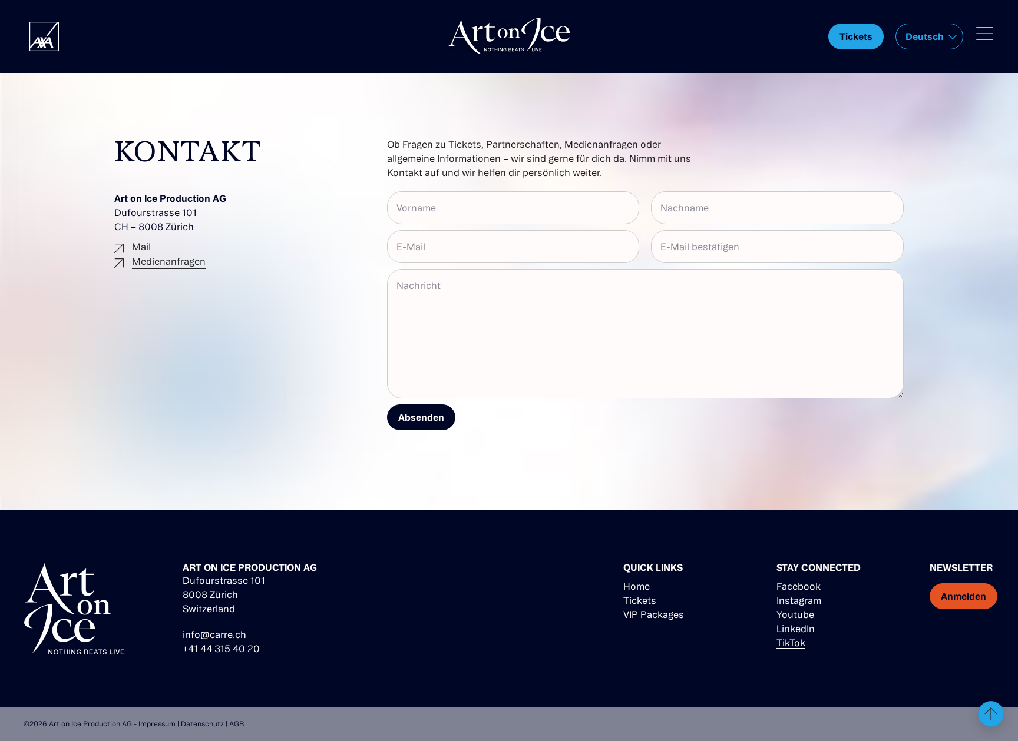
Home (636, 586)
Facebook (798, 586)
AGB (236, 723)
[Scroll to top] (991, 714)
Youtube (795, 614)
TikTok (790, 642)
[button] (929, 36)
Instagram (798, 600)
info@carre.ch (214, 634)
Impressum (157, 723)
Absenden (421, 417)
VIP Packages (653, 614)
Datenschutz (202, 723)
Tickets (639, 600)
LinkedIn (795, 628)
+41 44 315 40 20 (221, 648)
